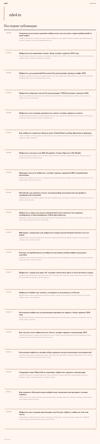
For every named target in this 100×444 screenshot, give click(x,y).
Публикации (93, 3)
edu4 (6, 3)
